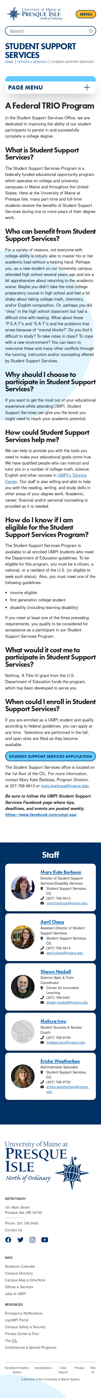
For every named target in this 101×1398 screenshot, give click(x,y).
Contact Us (13, 1229)
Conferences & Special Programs (30, 1347)
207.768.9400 (27, 1223)
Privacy (79, 1368)
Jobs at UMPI (15, 1293)
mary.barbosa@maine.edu (64, 786)
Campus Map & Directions (25, 1279)
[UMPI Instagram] (32, 1241)
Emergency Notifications (23, 1313)
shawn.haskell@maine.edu (67, 1002)
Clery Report (63, 1370)
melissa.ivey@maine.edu (65, 1042)
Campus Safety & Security (25, 1326)
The (11, 1340)
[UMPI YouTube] (44, 1241)
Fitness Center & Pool (22, 1333)
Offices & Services (19, 1286)
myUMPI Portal (16, 1319)
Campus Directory (19, 1273)
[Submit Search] (90, 31)
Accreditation (43, 1368)
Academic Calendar (20, 1266)
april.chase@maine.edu (64, 952)
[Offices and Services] (34, 14)
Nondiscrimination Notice (17, 1370)
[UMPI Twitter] (20, 1241)
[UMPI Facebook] (8, 1241)
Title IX (93, 1370)
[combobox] (50, 31)
